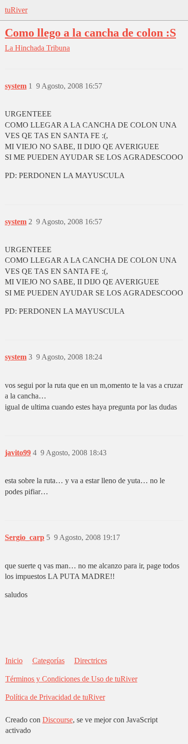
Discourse (57, 720)
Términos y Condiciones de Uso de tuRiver (71, 679)
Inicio (14, 660)
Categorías (48, 660)
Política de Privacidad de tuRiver (55, 697)
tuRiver (16, 10)
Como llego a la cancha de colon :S (90, 32)
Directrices (90, 660)
